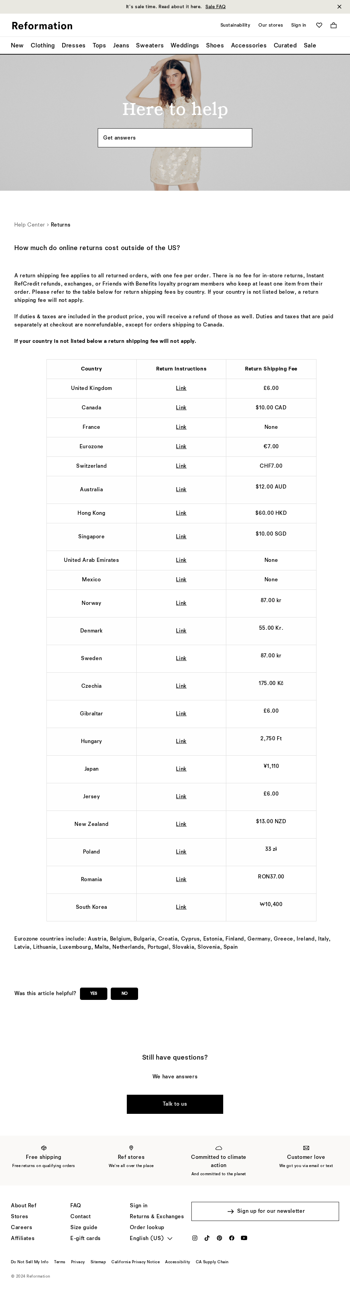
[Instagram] (194, 1240)
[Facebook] (231, 1240)
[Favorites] (319, 25)
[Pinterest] (219, 1240)
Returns (60, 225)
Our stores (270, 25)
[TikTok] (207, 1240)
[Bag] (333, 25)
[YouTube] (244, 1240)
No (124, 994)
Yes (93, 994)
